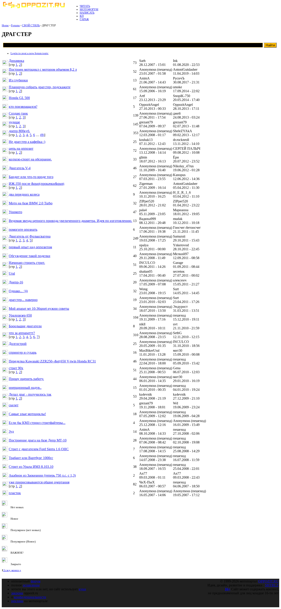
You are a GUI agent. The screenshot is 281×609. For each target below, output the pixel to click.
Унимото (15, 212)
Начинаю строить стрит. (27, 263)
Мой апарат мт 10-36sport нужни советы (39, 308)
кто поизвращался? (23, 106)
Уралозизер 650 (20, 315)
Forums (15, 25)
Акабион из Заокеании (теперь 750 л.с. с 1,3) (42, 475)
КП (82, 16)
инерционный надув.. (25, 387)
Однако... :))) (18, 291)
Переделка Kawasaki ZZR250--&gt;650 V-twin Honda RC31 (52, 361)
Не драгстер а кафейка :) (27, 142)
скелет (13, 405)
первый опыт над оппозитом (30, 247)
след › (8, 570)
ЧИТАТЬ (85, 6)
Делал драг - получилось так (30, 394)
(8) (42, 135)
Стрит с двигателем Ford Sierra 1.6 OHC (39, 449)
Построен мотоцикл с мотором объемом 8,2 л (43, 69)
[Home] (33, 7)
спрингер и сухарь (22, 352)
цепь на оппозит (21, 148)
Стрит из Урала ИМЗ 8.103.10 (31, 466)
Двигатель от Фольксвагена (29, 236)
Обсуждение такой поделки (29, 256)
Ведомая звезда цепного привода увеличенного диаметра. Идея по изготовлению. (70, 221)
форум (35, 581)
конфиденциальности (30, 597)
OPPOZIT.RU (268, 581)
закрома (17, 593)
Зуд (11, 431)
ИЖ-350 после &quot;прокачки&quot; (37, 184)
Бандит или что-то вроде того (31, 177)
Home (5, 25)
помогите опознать (23, 229)
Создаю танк (18, 113)
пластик (15, 493)
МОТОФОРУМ (89, 9)
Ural (12, 273)
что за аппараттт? (22, 333)
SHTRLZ (272, 585)
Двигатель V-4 (20, 168)
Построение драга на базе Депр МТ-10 (38, 440)
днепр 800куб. (19, 131)
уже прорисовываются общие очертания (39, 482)
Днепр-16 (16, 282)
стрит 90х (16, 368)
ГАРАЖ (84, 19)
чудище (14, 122)
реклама (17, 601)
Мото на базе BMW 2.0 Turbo (30, 203)
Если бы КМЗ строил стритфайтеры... (37, 423)
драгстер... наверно (23, 300)
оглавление (31, 585)
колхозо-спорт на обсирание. (30, 159)
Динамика (16, 61)
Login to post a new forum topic (30, 53)
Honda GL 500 (19, 98)
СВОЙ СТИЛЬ (31, 25)
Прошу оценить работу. (26, 379)
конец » (16, 570)
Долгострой (18, 344)
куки (82, 589)
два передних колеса (24, 194)
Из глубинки (18, 80)
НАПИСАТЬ (87, 12)
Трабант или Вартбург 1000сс (31, 458)
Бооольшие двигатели (25, 326)
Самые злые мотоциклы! (27, 414)
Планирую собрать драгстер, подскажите (39, 87)
